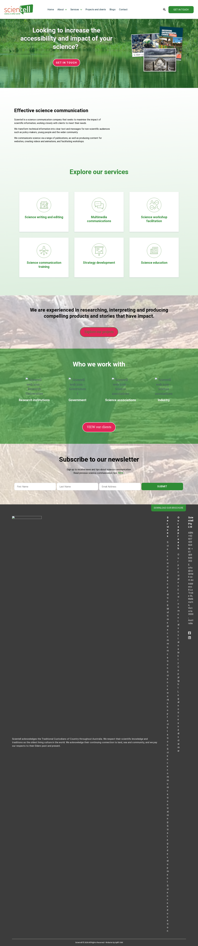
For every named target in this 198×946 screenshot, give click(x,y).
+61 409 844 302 (190, 554)
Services (74, 9)
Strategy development (168, 854)
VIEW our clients (99, 427)
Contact (123, 9)
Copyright (178, 677)
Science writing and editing (168, 573)
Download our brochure (168, 507)
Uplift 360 (119, 943)
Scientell (78, 943)
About (60, 9)
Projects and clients (96, 9)
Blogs (113, 9)
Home (51, 9)
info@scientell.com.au (190, 573)
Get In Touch (181, 9)
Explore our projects (99, 332)
